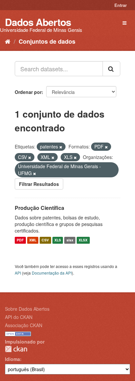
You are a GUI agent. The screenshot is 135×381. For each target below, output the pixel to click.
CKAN (16, 349)
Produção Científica (39, 208)
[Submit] (111, 68)
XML (32, 240)
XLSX (83, 240)
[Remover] (60, 146)
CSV (45, 240)
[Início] (7, 41)
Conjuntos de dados (47, 41)
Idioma (12, 359)
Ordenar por (28, 92)
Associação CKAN (23, 325)
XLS (57, 240)
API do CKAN (18, 317)
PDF (20, 240)
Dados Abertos (38, 22)
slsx (70, 240)
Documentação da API (52, 273)
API (18, 273)
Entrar (120, 5)
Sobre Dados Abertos (27, 308)
